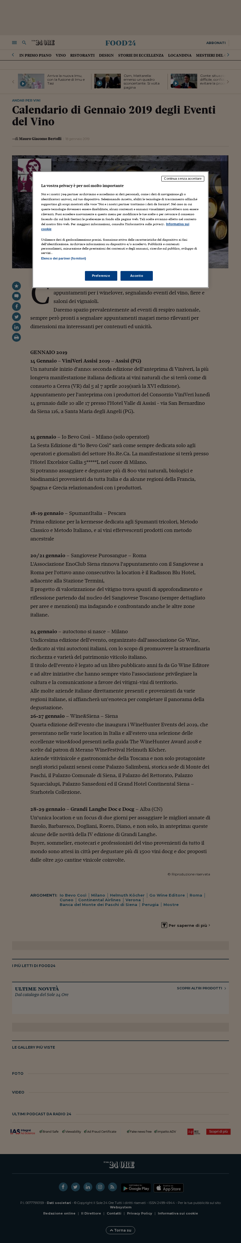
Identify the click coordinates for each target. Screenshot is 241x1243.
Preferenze (101, 275)
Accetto (136, 275)
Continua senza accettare (183, 178)
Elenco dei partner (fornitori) (63, 258)
